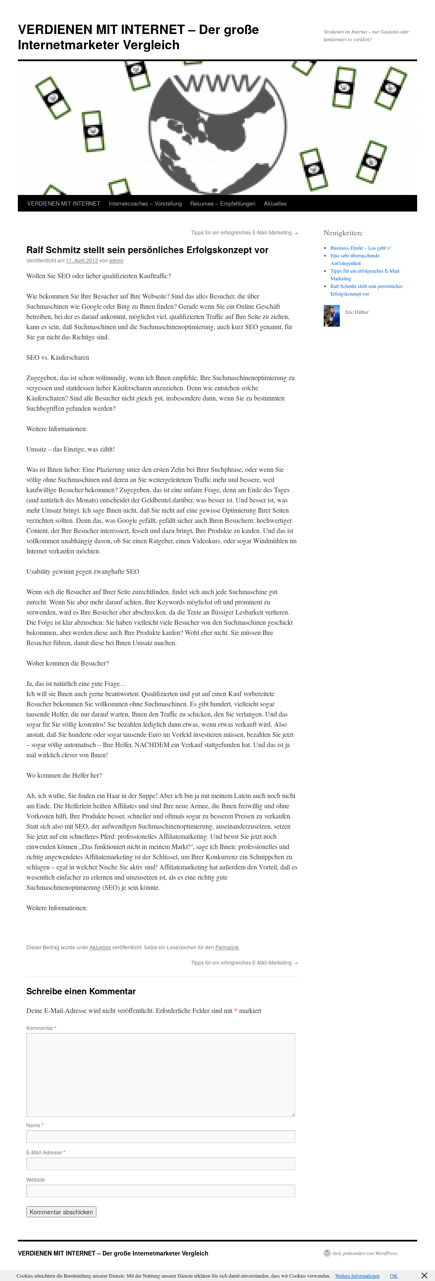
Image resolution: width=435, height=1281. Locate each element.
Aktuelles (275, 203)
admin (116, 260)
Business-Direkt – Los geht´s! (360, 247)
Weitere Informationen (357, 1275)
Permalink (227, 947)
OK (394, 1275)
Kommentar (41, 1027)
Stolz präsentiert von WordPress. (365, 1253)
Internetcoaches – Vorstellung (145, 203)
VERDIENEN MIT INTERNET (63, 203)
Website (35, 1179)
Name (35, 1125)
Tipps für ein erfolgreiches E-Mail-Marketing (244, 232)
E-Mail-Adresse (45, 1152)
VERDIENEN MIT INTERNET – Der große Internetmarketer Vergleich (138, 36)
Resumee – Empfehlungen (222, 203)
